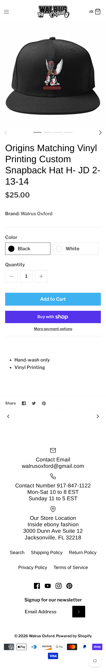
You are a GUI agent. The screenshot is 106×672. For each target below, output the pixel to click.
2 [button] (48, 132)
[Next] (100, 132)
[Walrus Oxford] (53, 12)
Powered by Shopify (74, 636)
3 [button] (58, 132)
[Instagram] (58, 586)
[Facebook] (37, 586)
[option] (53, 74)
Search (17, 552)
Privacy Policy (32, 567)
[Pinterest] (69, 586)
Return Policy (82, 552)
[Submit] (78, 611)
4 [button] (68, 132)
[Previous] (5, 132)
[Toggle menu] (6, 11)
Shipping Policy (47, 552)
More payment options (53, 329)
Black (24, 248)
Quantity (15, 264)
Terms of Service (71, 567)
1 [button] (37, 132)
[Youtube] (48, 586)
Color (11, 237)
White (73, 248)
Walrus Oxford (36, 213)
